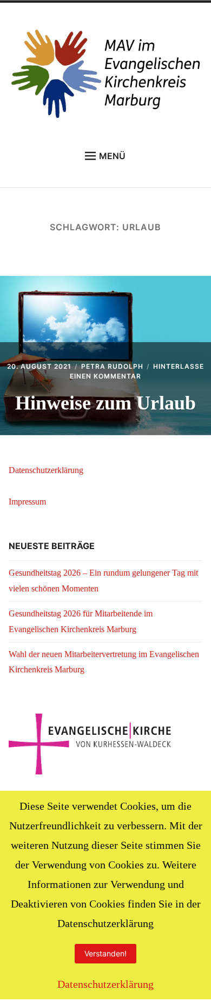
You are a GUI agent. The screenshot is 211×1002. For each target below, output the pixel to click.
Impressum (27, 501)
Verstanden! (105, 953)
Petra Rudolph (112, 366)
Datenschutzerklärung (46, 470)
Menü (112, 155)
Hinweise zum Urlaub (105, 403)
